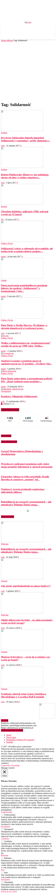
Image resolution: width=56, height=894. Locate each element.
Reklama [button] (4, 855)
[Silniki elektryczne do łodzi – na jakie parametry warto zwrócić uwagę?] (22, 612)
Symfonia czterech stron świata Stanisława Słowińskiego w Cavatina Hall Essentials (23, 695)
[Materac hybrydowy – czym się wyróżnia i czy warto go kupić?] (22, 649)
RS (2, 219)
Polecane (4, 544)
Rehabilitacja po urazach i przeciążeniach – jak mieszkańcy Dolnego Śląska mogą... (26, 503)
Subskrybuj (46, 416)
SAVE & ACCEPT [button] (9, 892)
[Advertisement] (28, 71)
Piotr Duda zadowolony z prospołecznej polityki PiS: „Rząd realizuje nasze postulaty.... (26, 380)
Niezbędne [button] (5, 880)
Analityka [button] (5, 839)
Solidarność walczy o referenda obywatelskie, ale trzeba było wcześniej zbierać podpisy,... (27, 250)
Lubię (10, 416)
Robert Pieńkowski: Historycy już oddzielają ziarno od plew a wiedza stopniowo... (25, 176)
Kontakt (9, 742)
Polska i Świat (7, 243)
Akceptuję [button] (15, 765)
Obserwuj (28, 416)
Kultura (4, 133)
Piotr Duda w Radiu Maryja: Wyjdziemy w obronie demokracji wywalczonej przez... (24, 327)
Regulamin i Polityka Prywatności (20, 740)
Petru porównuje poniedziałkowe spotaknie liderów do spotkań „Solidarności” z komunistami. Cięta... (24, 288)
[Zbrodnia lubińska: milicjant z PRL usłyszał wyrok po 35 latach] (22, 204)
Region (4, 206)
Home (8, 735)
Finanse (4, 581)
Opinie (4, 280)
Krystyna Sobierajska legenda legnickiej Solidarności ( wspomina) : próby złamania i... (25, 139)
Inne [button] (3, 870)
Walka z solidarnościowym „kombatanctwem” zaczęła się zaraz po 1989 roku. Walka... (26, 344)
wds (2, 145)
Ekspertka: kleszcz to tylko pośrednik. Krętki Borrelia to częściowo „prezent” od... (25, 478)
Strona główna (7, 40)
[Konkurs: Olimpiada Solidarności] (12, 389)
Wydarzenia (6, 391)
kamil (3, 256)
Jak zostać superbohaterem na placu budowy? (26, 586)
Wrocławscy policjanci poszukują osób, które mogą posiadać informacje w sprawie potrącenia (26, 465)
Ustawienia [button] (5, 765)
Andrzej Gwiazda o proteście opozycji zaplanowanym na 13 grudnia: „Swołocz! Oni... (26, 362)
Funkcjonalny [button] (6, 812)
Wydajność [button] (5, 826)
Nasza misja (11, 737)
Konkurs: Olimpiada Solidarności (19, 396)
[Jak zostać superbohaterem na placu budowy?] (22, 578)
